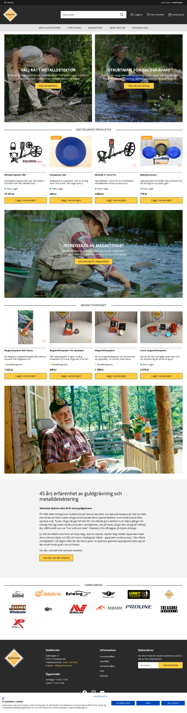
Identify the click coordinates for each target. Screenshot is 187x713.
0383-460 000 (70, 662)
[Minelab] (78, 609)
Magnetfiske (95, 27)
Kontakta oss (140, 27)
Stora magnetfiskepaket (153, 350)
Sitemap (104, 675)
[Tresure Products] (169, 609)
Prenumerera (170, 665)
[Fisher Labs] (108, 594)
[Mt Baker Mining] (108, 608)
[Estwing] (78, 593)
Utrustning (74, 27)
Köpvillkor (105, 661)
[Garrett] (139, 594)
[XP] (18, 623)
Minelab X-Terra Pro (105, 174)
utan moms (165, 2)
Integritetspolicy (100, 696)
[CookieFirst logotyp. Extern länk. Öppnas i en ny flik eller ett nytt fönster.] (3, 698)
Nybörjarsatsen (148, 174)
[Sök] (121, 14)
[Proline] (139, 607)
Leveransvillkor (107, 656)
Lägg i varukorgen (25, 200)
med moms (177, 2)
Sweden (10, 2)
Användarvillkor (107, 666)
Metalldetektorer (49, 27)
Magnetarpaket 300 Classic (18, 350)
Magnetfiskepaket (105, 350)
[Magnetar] (48, 609)
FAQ (102, 670)
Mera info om (117, 27)
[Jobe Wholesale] (18, 609)
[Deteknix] (48, 593)
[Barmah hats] (18, 594)
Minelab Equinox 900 (15, 174)
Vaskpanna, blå (58, 174)
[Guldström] (10, 14)
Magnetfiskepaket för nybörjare (67, 350)
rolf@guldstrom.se (63, 665)
